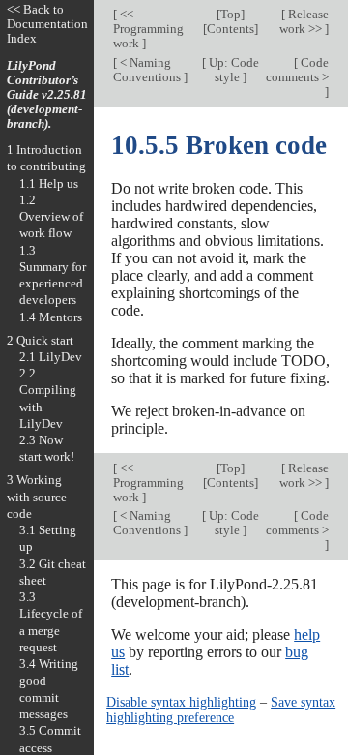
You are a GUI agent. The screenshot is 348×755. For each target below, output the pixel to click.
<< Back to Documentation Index (47, 23)
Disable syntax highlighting (181, 702)
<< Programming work (148, 28)
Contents (230, 28)
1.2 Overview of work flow (51, 217)
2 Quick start (40, 340)
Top (230, 14)
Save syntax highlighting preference (220, 709)
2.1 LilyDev (50, 356)
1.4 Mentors (50, 317)
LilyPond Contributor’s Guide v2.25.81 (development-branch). (47, 94)
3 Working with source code (37, 496)
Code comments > (297, 69)
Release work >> (304, 21)
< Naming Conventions (148, 69)
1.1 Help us (48, 183)
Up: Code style (232, 69)
